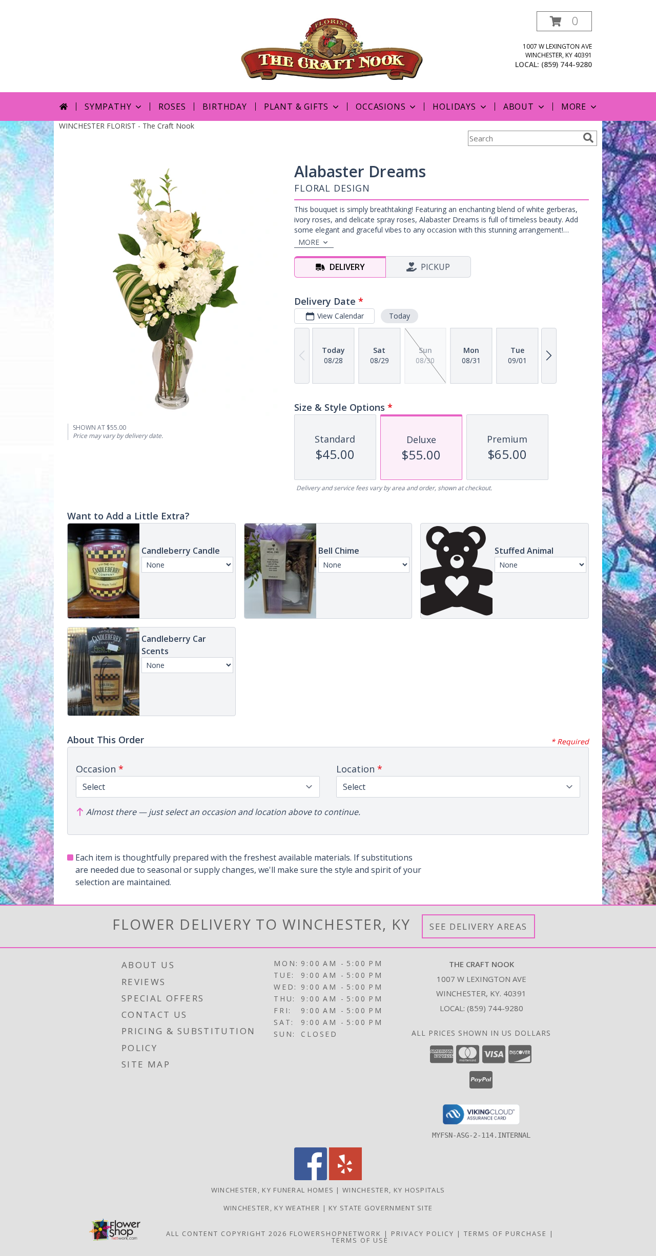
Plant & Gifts (296, 106)
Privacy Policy (422, 1233)
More (573, 106)
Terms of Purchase (505, 1233)
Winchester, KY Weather (271, 1207)
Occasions (380, 106)
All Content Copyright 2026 (226, 1233)
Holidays (454, 106)
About (518, 106)
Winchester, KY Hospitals (393, 1190)
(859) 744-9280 (566, 64)
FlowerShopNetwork (335, 1233)
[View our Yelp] (345, 1177)
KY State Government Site (381, 1207)
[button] (564, 21)
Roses (172, 106)
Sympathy (108, 106)
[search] (588, 137)
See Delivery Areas (478, 926)
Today (399, 316)
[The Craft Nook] (331, 48)
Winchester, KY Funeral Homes (272, 1190)
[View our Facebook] (310, 1177)
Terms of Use (360, 1240)
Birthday (224, 106)
